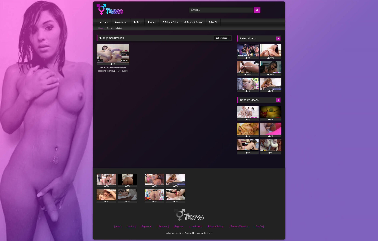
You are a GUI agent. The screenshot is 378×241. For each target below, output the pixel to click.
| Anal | (117, 226)
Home (105, 22)
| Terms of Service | (239, 226)
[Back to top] (369, 232)
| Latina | (131, 226)
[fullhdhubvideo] (110, 10)
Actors (153, 22)
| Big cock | (146, 226)
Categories (122, 22)
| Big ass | (179, 226)
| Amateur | (163, 226)
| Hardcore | (195, 226)
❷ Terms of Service (193, 22)
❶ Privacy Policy (170, 22)
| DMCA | (259, 226)
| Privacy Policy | (215, 226)
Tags (139, 22)
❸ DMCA (213, 22)
